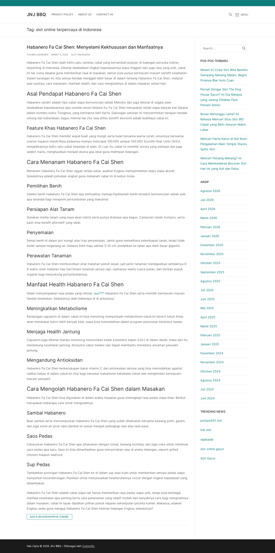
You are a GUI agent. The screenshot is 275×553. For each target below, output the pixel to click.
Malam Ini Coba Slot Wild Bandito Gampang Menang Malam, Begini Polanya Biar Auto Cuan (224, 75)
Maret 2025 (208, 326)
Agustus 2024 (210, 380)
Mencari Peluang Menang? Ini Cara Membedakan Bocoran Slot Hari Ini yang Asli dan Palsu (223, 163)
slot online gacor (212, 449)
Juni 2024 (207, 398)
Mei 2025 (207, 308)
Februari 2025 (210, 335)
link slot (205, 430)
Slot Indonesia (80, 54)
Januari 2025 (209, 344)
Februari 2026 (210, 227)
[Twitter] (225, 3)
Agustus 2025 (210, 281)
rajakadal (206, 439)
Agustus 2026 (210, 191)
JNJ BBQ (36, 14)
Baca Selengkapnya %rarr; (49, 516)
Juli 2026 (207, 200)
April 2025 (207, 317)
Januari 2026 (209, 236)
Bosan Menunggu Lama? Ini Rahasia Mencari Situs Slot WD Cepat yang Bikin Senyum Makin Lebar (223, 122)
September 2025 (212, 272)
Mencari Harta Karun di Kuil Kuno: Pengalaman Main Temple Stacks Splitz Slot (224, 144)
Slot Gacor (208, 458)
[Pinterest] (245, 3)
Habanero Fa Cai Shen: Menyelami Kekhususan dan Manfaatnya (95, 47)
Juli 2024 (207, 389)
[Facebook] (218, 3)
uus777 (99, 293)
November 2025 (212, 254)
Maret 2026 (208, 218)
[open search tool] (230, 14)
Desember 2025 (211, 245)
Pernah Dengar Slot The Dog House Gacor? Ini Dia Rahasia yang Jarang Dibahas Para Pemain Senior (221, 97)
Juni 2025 (207, 299)
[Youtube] (232, 3)
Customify (88, 546)
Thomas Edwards (37, 54)
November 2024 (212, 362)
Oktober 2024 (210, 371)
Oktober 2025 (210, 263)
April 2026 (207, 209)
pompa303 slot (211, 420)
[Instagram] (239, 3)
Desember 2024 (211, 353)
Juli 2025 (207, 290)
